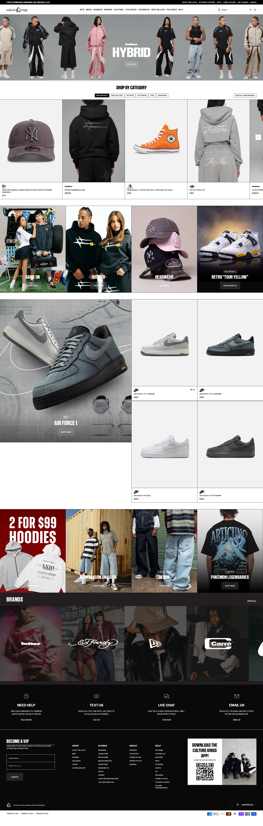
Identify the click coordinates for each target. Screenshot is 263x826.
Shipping (159, 757)
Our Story (133, 754)
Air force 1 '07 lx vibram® (210, 394)
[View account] (250, 9)
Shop (75, 746)
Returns (159, 750)
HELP (219, 2)
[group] (31, 643)
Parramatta (103, 768)
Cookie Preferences (161, 787)
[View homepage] (17, 9)
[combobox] (231, 9)
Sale (180, 9)
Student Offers (162, 782)
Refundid (159, 775)
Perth (100, 771)
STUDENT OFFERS (207, 2)
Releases (172, 9)
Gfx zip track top (197, 190)
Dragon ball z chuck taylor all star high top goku (149, 190)
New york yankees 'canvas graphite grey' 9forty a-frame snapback (27, 191)
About (133, 746)
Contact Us (160, 754)
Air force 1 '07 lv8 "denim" (210, 496)
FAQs (157, 761)
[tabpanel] (131, 149)
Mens (89, 9)
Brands (108, 9)
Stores (102, 746)
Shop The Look (78, 750)
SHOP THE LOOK (189, 2)
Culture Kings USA (106, 782)
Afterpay (159, 764)
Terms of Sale (161, 778)
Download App (78, 768)
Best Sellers (158, 9)
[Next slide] (258, 137)
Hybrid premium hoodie (75, 190)
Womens (97, 9)
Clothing (119, 9)
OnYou (158, 768)
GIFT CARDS (243, 2)
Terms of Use (135, 757)
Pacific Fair (103, 764)
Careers (133, 750)
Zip (156, 771)
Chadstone (103, 754)
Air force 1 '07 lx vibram (144, 394)
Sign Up (14, 777)
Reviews (132, 764)
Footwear (131, 9)
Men (74, 754)
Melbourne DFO (105, 761)
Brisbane (102, 750)
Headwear (144, 9)
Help (158, 746)
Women (75, 757)
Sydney (101, 775)
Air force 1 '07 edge (142, 496)
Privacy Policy (135, 761)
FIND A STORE (229, 2)
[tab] (102, 95)
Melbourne (103, 757)
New (82, 9)
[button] (255, 9)
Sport (75, 764)
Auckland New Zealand (108, 778)
